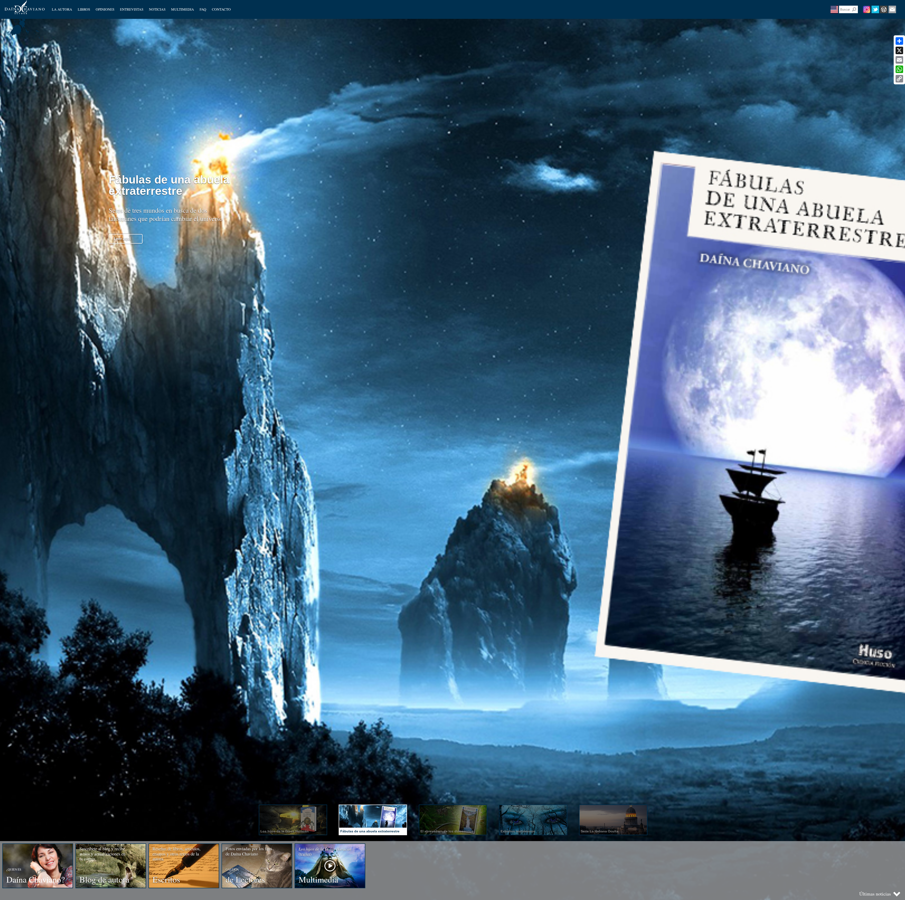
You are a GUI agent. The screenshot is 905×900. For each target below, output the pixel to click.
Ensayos (102, 13)
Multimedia (182, 9)
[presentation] (293, 820)
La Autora (62, 9)
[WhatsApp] (899, 69)
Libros (84, 9)
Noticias (157, 9)
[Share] (899, 41)
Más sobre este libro (132, 227)
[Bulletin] (892, 9)
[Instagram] (867, 9)
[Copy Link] (899, 78)
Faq (203, 9)
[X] (899, 50)
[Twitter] (875, 9)
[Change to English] (834, 9)
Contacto (221, 9)
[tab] (292, 820)
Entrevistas (131, 9)
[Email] (899, 60)
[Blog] (884, 9)
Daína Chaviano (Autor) (25, 7)
